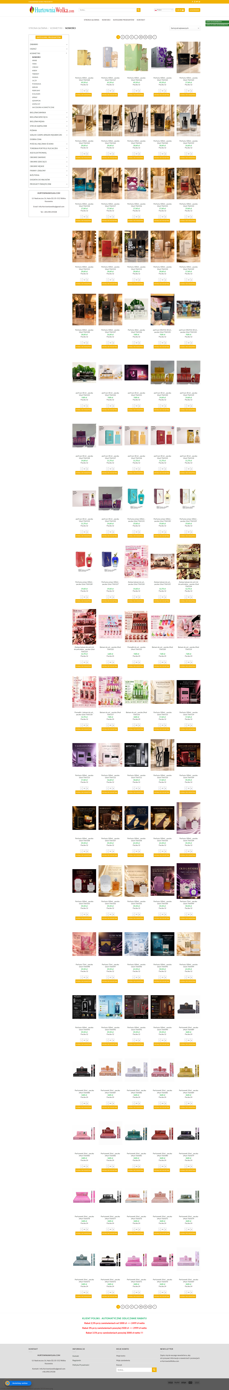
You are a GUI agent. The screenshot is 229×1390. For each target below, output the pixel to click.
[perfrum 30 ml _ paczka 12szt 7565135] (162, 435)
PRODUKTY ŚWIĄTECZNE (40, 184)
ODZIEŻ (33, 49)
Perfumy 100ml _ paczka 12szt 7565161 (136, 142)
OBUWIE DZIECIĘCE (38, 162)
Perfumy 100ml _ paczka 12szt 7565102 (110, 902)
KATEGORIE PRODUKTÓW (123, 20)
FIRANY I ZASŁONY (38, 170)
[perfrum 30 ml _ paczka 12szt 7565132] (110, 498)
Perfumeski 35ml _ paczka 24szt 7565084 (188, 1091)
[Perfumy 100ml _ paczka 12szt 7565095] (162, 944)
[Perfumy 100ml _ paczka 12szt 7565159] (188, 120)
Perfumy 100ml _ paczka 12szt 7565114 (189, 713)
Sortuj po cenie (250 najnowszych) (217, 24)
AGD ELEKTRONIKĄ (38, 153)
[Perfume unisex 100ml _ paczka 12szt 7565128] (84, 561)
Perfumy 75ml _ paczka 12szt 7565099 (188, 902)
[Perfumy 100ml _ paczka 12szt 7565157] (110, 183)
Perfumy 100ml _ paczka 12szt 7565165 (163, 79)
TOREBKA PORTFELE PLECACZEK (44, 148)
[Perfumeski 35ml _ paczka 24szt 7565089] (188, 1007)
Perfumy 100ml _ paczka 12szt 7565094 (189, 965)
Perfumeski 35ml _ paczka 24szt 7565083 (84, 1154)
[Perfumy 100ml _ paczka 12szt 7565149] (188, 246)
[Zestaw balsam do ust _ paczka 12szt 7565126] (136, 561)
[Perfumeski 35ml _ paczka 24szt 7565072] (110, 1259)
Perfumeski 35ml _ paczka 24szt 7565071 (136, 1280)
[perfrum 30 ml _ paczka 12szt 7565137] (110, 436)
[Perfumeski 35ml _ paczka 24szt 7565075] (162, 1196)
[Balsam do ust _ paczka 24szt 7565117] (110, 692)
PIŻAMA (33, 130)
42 (150, 37)
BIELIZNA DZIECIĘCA (38, 117)
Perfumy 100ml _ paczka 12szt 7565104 (189, 839)
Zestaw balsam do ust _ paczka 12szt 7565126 (136, 583)
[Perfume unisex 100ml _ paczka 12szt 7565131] (136, 498)
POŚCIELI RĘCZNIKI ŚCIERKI (42, 144)
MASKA (35, 77)
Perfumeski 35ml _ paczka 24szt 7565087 (110, 1091)
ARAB (34, 60)
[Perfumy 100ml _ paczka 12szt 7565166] (136, 57)
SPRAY (34, 97)
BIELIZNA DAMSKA (38, 112)
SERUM (35, 87)
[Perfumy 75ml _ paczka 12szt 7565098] (84, 944)
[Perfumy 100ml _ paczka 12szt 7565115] (162, 692)
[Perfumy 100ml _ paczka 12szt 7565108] (84, 818)
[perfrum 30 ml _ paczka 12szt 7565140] (162, 372)
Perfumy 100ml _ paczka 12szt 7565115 (163, 713)
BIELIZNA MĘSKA (37, 121)
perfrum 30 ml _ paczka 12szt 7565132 (110, 520)
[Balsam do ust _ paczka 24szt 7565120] (162, 627)
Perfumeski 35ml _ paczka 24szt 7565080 (162, 1154)
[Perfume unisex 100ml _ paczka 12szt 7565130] (162, 498)
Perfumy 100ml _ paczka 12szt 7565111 (136, 776)
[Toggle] (67, 44)
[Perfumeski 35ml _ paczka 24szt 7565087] (110, 1070)
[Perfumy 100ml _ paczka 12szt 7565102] (110, 881)
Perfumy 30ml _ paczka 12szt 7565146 (136, 331)
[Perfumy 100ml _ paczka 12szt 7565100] (162, 881)
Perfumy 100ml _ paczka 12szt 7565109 (189, 776)
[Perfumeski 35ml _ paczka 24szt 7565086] (136, 1070)
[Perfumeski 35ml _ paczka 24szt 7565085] (162, 1070)
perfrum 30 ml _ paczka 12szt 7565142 (110, 394)
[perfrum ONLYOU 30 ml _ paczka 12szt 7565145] (162, 309)
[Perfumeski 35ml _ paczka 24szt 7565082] (110, 1133)
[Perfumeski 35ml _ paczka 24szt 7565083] (84, 1133)
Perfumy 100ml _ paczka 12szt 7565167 (110, 79)
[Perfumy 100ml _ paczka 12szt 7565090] (162, 1007)
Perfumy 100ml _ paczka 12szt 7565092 (110, 1028)
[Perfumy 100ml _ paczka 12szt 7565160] (162, 120)
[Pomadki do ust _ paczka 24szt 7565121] (136, 627)
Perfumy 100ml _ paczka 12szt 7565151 (136, 268)
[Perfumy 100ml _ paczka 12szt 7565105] (162, 818)
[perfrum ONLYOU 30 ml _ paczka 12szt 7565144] (188, 309)
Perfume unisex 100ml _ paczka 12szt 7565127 (110, 583)
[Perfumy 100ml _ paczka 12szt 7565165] (162, 57)
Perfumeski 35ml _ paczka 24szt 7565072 (110, 1280)
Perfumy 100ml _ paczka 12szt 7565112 (110, 776)
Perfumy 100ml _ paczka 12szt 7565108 (84, 839)
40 (141, 37)
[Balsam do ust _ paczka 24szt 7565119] (188, 627)
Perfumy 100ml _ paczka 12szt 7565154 (189, 205)
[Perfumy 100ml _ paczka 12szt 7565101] (136, 881)
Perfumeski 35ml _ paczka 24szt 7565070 (162, 1280)
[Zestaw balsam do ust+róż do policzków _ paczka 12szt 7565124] (188, 561)
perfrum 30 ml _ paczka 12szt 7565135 (162, 457)
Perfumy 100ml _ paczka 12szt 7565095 (163, 965)
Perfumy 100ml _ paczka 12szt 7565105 (163, 839)
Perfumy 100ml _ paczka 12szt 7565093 (84, 1028)
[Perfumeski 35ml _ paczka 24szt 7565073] (84, 1259)
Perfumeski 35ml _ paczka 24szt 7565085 (162, 1091)
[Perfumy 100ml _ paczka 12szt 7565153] (84, 246)
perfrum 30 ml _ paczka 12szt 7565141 (136, 394)
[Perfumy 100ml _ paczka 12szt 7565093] (84, 1007)
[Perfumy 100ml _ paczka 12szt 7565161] (136, 120)
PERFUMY (36, 91)
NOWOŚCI (106, 20)
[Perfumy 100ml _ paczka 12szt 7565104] (188, 818)
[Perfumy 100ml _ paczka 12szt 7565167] (110, 57)
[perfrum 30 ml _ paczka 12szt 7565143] (84, 372)
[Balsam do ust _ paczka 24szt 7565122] (110, 627)
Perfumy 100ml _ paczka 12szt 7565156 (136, 205)
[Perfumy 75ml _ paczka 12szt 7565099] (188, 881)
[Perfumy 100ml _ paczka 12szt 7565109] (188, 755)
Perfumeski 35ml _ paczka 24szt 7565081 (136, 1154)
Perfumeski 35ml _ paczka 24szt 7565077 (110, 1217)
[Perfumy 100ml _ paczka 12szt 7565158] (84, 183)
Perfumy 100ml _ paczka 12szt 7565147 (110, 331)
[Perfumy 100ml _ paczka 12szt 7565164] (188, 57)
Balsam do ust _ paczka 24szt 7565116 (136, 713)
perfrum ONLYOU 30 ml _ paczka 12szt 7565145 (162, 331)
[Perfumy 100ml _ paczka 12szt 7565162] (110, 120)
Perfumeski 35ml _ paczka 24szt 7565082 (110, 1154)
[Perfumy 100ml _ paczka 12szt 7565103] (84, 881)
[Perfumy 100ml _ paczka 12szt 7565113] (84, 755)
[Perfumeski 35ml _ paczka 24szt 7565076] (136, 1196)
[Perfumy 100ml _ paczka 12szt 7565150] (162, 246)
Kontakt (76, 1356)
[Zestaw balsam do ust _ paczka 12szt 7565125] (162, 562)
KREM (34, 71)
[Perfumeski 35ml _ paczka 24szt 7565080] (162, 1133)
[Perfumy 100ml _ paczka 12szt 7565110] (162, 755)
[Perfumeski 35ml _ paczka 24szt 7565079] (188, 1133)
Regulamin (77, 1360)
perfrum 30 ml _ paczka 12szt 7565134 (188, 457)
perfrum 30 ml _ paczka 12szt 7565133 (84, 520)
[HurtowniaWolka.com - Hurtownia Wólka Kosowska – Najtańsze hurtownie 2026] (52, 10)
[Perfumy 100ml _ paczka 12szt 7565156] (136, 183)
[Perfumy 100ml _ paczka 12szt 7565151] (136, 246)
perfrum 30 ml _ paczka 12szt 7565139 (188, 394)
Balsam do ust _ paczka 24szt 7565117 (110, 713)
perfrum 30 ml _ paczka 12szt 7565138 (84, 457)
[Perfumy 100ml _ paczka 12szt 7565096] (136, 944)
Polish (159, 10)
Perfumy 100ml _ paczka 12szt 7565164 (189, 79)
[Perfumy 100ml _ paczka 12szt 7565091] (136, 1007)
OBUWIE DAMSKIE (38, 157)
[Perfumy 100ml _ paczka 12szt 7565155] (162, 183)
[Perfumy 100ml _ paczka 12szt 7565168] (84, 57)
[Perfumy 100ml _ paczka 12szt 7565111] (136, 755)
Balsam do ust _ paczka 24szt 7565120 (162, 648)
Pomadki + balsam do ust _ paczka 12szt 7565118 (84, 713)
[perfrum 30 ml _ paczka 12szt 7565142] (110, 373)
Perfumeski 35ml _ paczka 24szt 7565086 (136, 1091)
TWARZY (35, 74)
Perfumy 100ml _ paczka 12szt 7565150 (163, 268)
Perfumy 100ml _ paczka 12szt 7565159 (189, 142)
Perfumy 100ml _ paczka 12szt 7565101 (136, 902)
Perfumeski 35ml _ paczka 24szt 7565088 (84, 1091)
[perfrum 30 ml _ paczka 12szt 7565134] (188, 435)
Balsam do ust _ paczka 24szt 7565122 (110, 648)
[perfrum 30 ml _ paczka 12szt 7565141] (136, 373)
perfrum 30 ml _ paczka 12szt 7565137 (110, 457)
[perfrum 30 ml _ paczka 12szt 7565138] (84, 435)
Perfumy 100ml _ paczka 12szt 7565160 (163, 142)
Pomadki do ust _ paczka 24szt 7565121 (136, 648)
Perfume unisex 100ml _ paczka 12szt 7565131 (136, 520)
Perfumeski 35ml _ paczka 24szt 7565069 (188, 1280)
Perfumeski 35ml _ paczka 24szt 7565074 (188, 1217)
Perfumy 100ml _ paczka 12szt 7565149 (189, 268)
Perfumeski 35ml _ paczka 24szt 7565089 (188, 1028)
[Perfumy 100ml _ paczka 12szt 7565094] (188, 944)
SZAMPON (36, 101)
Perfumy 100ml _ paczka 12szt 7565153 (84, 268)
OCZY (34, 81)
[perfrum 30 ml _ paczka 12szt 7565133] (84, 499)
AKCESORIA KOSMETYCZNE (43, 107)
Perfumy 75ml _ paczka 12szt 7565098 (84, 965)
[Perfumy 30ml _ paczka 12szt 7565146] (136, 310)
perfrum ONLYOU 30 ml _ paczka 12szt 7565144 (188, 331)
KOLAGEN (36, 94)
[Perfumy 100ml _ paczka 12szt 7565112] (110, 755)
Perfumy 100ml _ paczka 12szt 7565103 (84, 902)
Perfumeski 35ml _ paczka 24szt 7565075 (162, 1217)
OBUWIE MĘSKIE (37, 166)
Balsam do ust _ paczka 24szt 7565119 (188, 648)
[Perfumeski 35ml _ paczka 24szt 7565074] (188, 1196)
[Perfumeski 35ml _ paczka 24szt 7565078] (84, 1196)
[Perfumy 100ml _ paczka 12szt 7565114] (188, 692)
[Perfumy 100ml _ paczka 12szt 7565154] (188, 183)
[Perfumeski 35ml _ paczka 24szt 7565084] (188, 1070)
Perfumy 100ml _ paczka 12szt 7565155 (163, 205)
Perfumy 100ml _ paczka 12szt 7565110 (163, 776)
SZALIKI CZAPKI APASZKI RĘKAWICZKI (46, 135)
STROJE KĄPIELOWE (38, 126)
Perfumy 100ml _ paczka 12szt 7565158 (84, 205)
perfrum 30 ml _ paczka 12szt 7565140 (162, 394)
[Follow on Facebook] (192, 1)
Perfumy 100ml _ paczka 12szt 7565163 (84, 142)
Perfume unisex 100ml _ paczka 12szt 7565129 (188, 520)
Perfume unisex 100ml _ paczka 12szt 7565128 (84, 583)
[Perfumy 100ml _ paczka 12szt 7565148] (84, 309)
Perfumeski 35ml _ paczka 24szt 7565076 (136, 1217)
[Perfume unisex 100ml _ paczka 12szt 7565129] (188, 498)
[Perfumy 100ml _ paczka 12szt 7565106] (136, 818)
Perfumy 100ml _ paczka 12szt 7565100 (163, 902)
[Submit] (139, 10)
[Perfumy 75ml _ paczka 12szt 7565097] (110, 944)
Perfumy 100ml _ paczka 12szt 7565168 (84, 79)
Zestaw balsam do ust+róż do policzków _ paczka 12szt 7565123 (84, 649)
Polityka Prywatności (81, 1365)
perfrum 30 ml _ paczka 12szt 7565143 (84, 394)
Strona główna (38, 28)
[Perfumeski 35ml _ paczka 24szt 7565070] (162, 1259)
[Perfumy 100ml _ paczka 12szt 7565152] (110, 246)
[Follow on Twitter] (197, 1)
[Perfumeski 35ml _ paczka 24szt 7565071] (136, 1259)
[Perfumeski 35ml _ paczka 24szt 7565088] (84, 1070)
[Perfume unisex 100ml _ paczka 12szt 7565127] (110, 561)
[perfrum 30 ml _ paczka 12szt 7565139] (188, 372)
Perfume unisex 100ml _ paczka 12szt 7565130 (162, 520)
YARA (34, 64)
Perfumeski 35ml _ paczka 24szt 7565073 (84, 1280)
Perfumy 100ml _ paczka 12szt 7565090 (163, 1028)
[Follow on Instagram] (194, 1)
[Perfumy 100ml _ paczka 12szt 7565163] (84, 120)
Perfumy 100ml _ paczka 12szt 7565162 (110, 142)
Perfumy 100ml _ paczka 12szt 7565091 (136, 1028)
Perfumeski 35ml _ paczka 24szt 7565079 (188, 1154)
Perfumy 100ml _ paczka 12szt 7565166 (136, 79)
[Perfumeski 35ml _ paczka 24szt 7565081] (136, 1133)
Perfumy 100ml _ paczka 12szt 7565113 (84, 776)
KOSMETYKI (56, 28)
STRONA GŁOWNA (91, 20)
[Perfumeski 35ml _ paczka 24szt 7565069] (188, 1259)
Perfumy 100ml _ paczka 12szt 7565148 (84, 331)
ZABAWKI (34, 44)
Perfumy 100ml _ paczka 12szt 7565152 (110, 268)
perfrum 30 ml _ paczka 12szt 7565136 (136, 457)
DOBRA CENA (35, 139)
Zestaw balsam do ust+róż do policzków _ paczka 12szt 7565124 (188, 584)
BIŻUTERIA (34, 175)
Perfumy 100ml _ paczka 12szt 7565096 (136, 965)
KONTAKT (141, 20)
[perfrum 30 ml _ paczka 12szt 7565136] (136, 435)
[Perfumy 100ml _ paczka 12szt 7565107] (110, 818)
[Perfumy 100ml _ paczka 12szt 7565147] (110, 309)
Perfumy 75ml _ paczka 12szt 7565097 (110, 965)
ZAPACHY (36, 104)
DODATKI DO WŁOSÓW (40, 180)
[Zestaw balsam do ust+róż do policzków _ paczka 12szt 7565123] (84, 627)
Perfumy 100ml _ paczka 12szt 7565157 (110, 205)
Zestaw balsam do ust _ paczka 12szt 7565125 (162, 583)
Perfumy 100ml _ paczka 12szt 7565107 (110, 839)
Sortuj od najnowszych (214, 21)
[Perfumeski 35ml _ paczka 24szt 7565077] (110, 1196)
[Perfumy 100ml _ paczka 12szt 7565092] (110, 1007)
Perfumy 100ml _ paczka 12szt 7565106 (136, 839)
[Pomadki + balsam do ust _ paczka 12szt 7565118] (84, 692)
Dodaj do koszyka (83, 95)
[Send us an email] (199, 1)
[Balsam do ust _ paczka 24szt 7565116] (136, 692)
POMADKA (36, 84)
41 (145, 37)
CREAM (35, 67)
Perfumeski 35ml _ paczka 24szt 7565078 (84, 1217)
